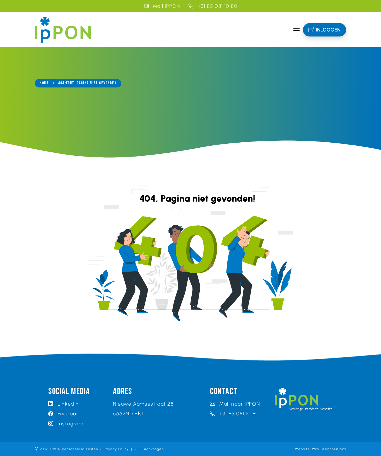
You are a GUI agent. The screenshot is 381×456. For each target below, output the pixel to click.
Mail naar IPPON (239, 404)
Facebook (69, 413)
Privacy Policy (116, 449)
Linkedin (67, 404)
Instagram (70, 423)
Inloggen (328, 30)
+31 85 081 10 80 (216, 6)
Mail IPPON (165, 6)
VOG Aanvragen (149, 449)
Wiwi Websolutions (329, 449)
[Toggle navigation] (296, 29)
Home (44, 83)
